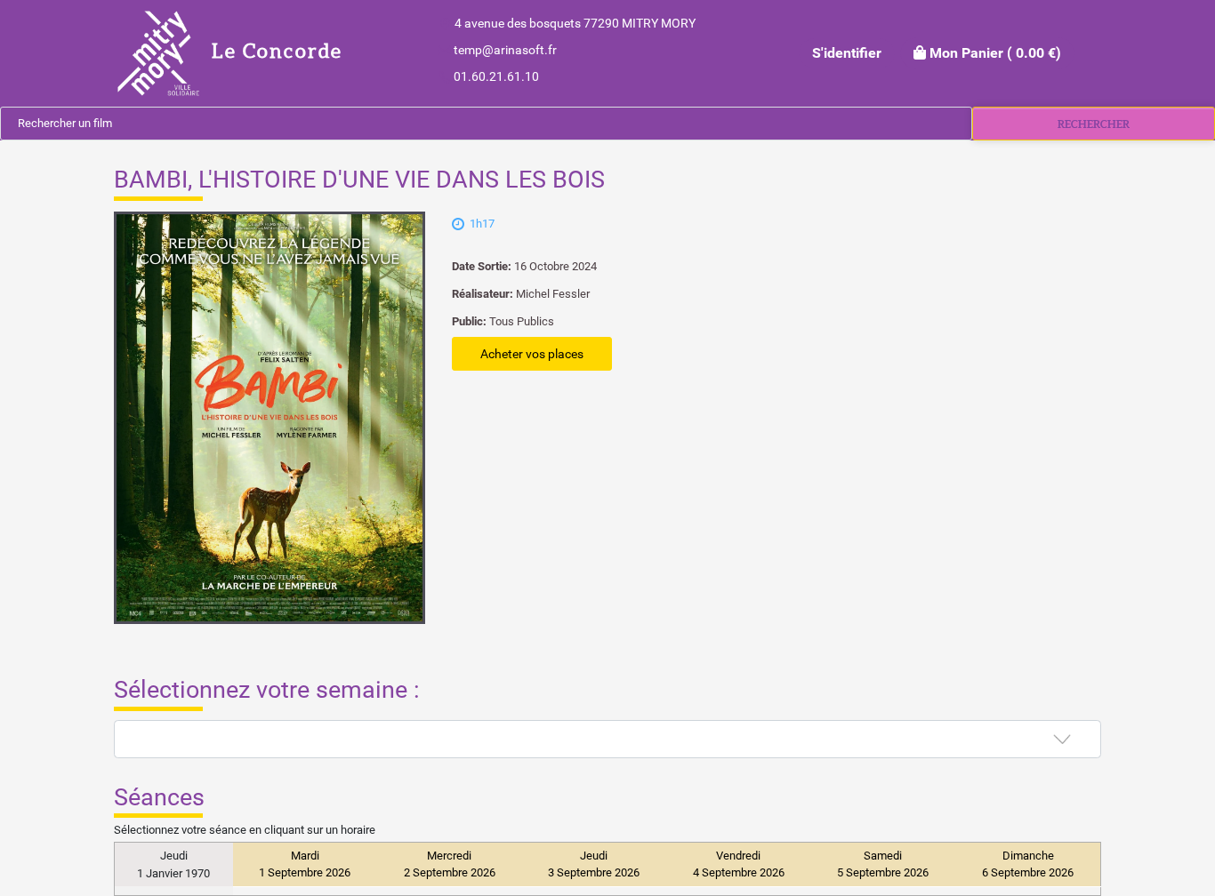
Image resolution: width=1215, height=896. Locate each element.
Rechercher (1094, 124)
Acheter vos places (531, 354)
